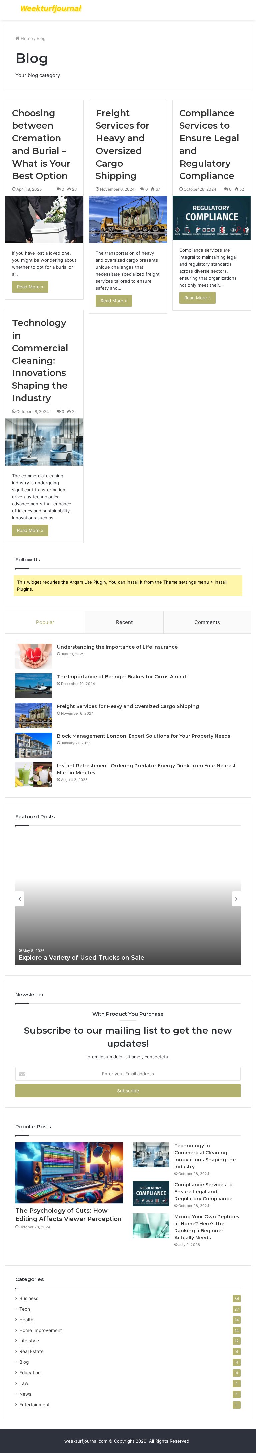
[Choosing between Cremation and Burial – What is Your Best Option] (44, 219)
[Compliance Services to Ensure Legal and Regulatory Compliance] (212, 218)
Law (23, 1383)
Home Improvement (40, 1330)
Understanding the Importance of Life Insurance (117, 647)
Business (28, 1298)
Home (26, 38)
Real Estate (31, 1351)
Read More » (30, 286)
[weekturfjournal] (52, 10)
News (25, 1394)
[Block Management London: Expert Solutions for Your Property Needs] (33, 745)
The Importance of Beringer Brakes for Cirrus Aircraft (122, 677)
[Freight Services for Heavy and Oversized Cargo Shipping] (128, 219)
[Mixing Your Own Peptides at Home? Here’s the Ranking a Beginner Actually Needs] (151, 1225)
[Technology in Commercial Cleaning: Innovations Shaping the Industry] (44, 442)
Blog (24, 1362)
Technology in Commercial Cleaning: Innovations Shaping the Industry (40, 360)
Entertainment (34, 1404)
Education (30, 1372)
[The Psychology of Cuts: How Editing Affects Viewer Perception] (69, 1172)
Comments (207, 622)
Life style (29, 1340)
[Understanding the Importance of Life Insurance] (33, 656)
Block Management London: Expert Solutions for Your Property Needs (143, 736)
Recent (124, 622)
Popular (45, 622)
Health (26, 1319)
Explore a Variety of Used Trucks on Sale (81, 957)
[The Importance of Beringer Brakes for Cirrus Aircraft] (33, 685)
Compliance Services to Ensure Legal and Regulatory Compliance (203, 1192)
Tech (24, 1309)
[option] (128, 898)
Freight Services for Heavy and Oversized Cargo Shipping (128, 706)
